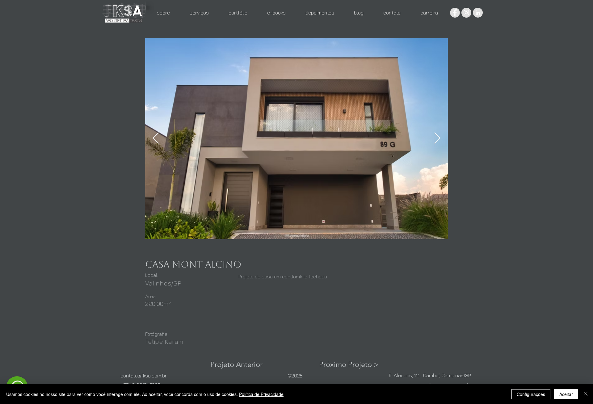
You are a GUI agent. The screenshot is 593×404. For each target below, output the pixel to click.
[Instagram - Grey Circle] (466, 13)
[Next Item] (437, 138)
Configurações (531, 394)
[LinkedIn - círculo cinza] (478, 13)
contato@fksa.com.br (143, 375)
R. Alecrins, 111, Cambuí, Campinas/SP (430, 375)
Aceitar (566, 394)
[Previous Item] (155, 138)
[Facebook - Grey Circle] (455, 13)
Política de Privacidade (261, 394)
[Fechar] (585, 394)
